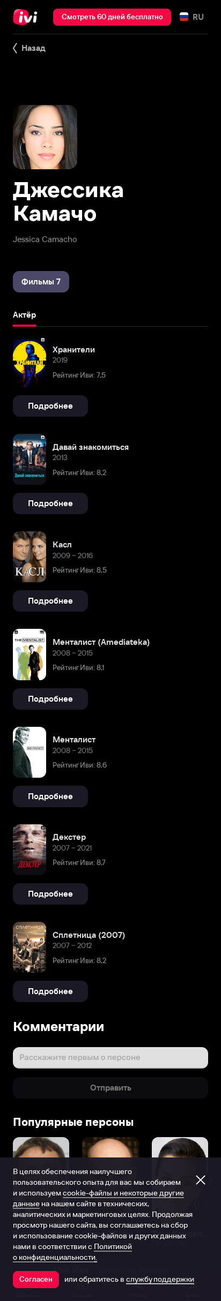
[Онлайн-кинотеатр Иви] (27, 17)
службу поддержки (160, 1279)
